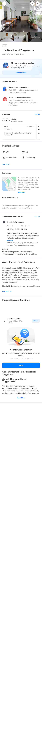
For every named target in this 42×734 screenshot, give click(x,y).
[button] (9, 184)
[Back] (4, 3)
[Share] (38, 3)
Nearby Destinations (10, 197)
